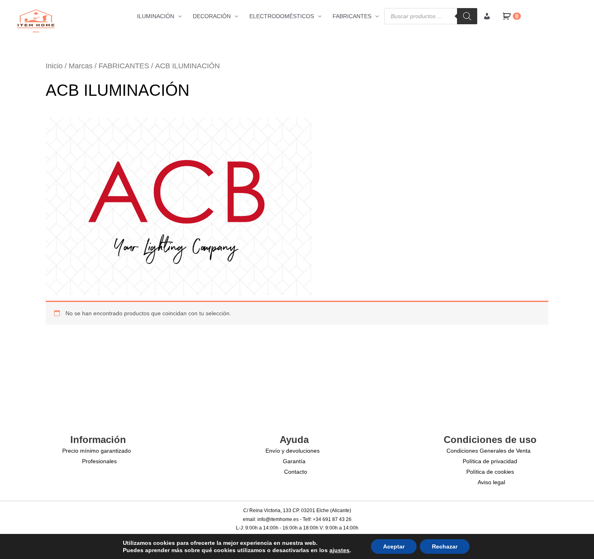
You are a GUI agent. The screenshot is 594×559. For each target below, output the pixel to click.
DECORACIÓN (212, 16)
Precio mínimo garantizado (96, 450)
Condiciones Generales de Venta (489, 450)
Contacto (295, 471)
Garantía (294, 461)
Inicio (54, 66)
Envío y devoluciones (292, 450)
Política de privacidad (490, 461)
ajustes (339, 550)
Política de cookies (490, 471)
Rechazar (444, 546)
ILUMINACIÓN (155, 16)
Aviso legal (491, 482)
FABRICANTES (352, 16)
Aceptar (393, 546)
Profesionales (99, 461)
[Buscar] (467, 16)
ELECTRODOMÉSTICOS (281, 16)
